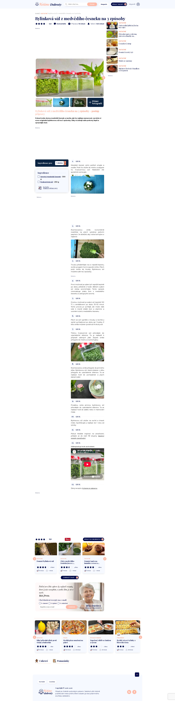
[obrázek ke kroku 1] (87, 184)
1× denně (44, 603)
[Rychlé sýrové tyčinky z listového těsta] (127, 627)
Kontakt (42, 682)
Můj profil (132, 4)
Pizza (65, 638)
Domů (37, 13)
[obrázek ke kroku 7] (87, 352)
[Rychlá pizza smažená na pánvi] (74, 627)
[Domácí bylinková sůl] (46, 549)
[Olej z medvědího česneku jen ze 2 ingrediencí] (70, 549)
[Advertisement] (69, 43)
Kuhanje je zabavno (89, 488)
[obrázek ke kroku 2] (87, 249)
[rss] (129, 692)
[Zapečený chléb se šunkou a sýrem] (100, 627)
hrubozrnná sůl (46, 182)
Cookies (52, 682)
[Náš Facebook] (134, 692)
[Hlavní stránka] (48, 4)
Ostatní (44, 13)
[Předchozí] (35, 559)
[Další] (105, 559)
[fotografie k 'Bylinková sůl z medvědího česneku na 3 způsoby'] (44, 102)
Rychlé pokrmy (95, 638)
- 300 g (52, 178)
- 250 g (49, 182)
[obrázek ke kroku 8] (87, 389)
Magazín (104, 4)
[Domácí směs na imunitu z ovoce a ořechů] (93, 549)
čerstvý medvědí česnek (50, 177)
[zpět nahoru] (137, 674)
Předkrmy (120, 638)
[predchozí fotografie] (35, 77)
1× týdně (54, 603)
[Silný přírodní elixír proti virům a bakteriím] (47, 627)
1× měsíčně (64, 603)
